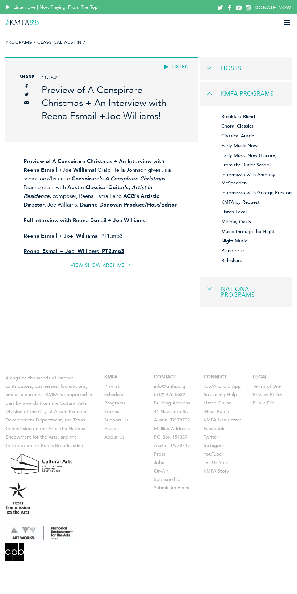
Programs (114, 403)
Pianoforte (232, 251)
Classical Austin (237, 136)
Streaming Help (220, 395)
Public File (263, 403)
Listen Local (234, 212)
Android (221, 386)
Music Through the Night (248, 231)
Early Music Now (239, 146)
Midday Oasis (236, 222)
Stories (111, 412)
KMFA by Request (240, 202)
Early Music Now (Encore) (249, 155)
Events (111, 429)
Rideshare (231, 260)
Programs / (20, 42)
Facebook (214, 429)
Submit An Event (172, 488)
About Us (114, 437)
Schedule (113, 395)
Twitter (211, 437)
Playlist (112, 386)
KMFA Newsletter (222, 420)
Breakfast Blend (238, 117)
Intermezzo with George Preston (256, 193)
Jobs (159, 462)
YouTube (213, 454)
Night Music (234, 241)
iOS (207, 386)
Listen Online (217, 403)
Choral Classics (237, 126)
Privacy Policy (268, 395)
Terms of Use (267, 386)
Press (160, 454)
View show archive (98, 265)
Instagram (214, 445)
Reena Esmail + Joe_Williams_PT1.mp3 (73, 236)
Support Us (116, 420)
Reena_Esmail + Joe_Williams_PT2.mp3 (74, 251)
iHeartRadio (216, 412)
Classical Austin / (61, 42)
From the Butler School (246, 165)
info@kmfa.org (169, 386)
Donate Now (273, 8)
